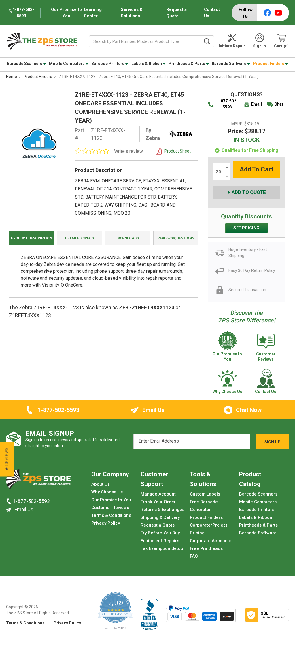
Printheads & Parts (187, 63)
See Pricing (246, 228)
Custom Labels (205, 494)
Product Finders (269, 63)
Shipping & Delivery (160, 517)
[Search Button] (207, 41)
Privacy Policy (105, 523)
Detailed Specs (79, 238)
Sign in (259, 46)
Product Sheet (177, 151)
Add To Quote (249, 192)
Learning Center (93, 12)
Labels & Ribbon (147, 63)
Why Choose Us (107, 492)
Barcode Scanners (25, 63)
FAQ (194, 556)
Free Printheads (206, 548)
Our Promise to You (111, 499)
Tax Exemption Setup (162, 548)
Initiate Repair (232, 46)
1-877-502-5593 (227, 104)
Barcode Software (229, 63)
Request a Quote (176, 12)
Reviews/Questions (176, 238)
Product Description (31, 238)
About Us (100, 484)
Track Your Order (158, 501)
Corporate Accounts (210, 540)
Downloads (127, 238)
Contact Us (212, 12)
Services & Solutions (132, 12)
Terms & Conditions (111, 515)
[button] (7, 459)
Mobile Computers (67, 63)
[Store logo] (38, 481)
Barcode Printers (108, 63)
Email (256, 104)
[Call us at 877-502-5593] (9, 501)
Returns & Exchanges (162, 509)
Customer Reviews (110, 507)
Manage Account (158, 494)
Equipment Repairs (160, 540)
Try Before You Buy (160, 533)
